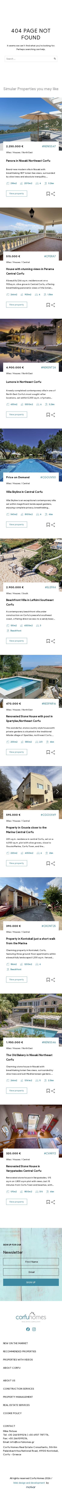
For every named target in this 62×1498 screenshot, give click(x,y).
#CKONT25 (49, 926)
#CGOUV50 (48, 477)
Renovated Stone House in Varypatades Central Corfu (24, 1168)
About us (9, 1380)
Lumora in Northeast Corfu (23, 382)
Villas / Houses (13, 152)
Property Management (18, 1396)
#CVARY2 (50, 1153)
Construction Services (18, 1388)
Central (26, 262)
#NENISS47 (49, 146)
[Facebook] (28, 1329)
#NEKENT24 (48, 367)
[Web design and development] (31, 1487)
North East (27, 152)
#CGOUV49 (48, 814)
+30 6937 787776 (38, 1434)
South (25, 593)
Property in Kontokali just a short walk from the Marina (30, 941)
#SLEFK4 (50, 587)
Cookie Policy (12, 1413)
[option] (31, 124)
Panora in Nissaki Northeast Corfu (28, 160)
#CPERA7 (50, 256)
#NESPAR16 (49, 703)
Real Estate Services (16, 1405)
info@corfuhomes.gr (22, 1442)
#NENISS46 (49, 1042)
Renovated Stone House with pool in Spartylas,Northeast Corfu (29, 719)
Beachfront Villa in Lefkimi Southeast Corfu (30, 602)
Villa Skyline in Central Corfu (24, 492)
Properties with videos (18, 1359)
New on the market (15, 1343)
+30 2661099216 (17, 1434)
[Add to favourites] (48, 194)
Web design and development (29, 1482)
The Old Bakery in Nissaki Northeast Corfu (29, 1057)
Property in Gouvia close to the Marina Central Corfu (26, 830)
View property (16, 193)
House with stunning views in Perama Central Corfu (30, 271)
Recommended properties (19, 1351)
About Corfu (12, 1367)
